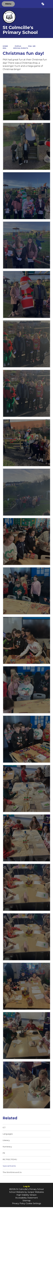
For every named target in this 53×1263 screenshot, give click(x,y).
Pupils (18, 46)
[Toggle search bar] (48, 4)
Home (5, 46)
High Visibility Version (26, 1195)
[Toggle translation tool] (43, 4)
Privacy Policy (18, 1203)
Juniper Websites (35, 1192)
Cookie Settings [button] (33, 1203)
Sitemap (27, 1200)
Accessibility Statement (26, 1198)
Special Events (20, 48)
